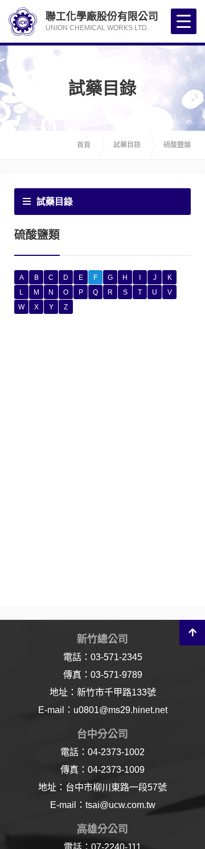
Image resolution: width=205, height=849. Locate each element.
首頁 (84, 145)
